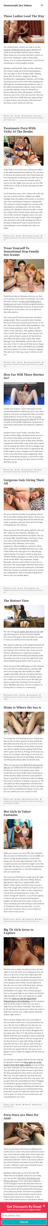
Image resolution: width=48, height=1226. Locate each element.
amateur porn (8, 801)
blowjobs (6, 238)
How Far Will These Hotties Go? (24, 376)
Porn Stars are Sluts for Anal (21, 1116)
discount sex (33, 118)
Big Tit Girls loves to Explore (18, 931)
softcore (26, 697)
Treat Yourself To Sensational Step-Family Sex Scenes (21, 251)
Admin (23, 695)
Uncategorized (28, 116)
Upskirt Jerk (33, 697)
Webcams (28, 1105)
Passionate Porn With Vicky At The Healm (20, 129)
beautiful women (9, 697)
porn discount (19, 697)
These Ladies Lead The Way (24, 16)
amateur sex (11, 118)
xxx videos (16, 803)
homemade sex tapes (26, 801)
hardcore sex (11, 120)
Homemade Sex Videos (18, 5)
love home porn (38, 801)
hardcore (16, 801)
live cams (11, 1106)
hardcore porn (31, 238)
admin (19, 1105)
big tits (36, 1105)
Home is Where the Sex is (22, 707)
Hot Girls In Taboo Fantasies (17, 813)
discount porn (24, 118)
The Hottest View (16, 601)
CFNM (18, 118)
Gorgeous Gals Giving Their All (24, 481)
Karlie (18, 116)
